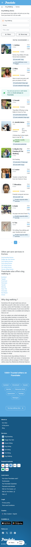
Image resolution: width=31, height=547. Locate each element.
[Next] (19, 242)
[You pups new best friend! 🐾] (15, 212)
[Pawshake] (10, 2)
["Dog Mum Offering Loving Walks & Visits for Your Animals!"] (15, 109)
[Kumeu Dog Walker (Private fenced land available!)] (15, 54)
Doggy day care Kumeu (8, 259)
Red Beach (4, 293)
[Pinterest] (15, 533)
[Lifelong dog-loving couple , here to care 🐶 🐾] (15, 133)
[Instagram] (11, 533)
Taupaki (3, 279)
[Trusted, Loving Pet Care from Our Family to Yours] (15, 174)
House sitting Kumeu (7, 269)
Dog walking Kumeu (7, 261)
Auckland (4, 277)
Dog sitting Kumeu (6, 263)
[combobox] (15, 20)
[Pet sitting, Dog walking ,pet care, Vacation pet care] (15, 229)
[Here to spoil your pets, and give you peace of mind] (15, 77)
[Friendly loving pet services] (15, 193)
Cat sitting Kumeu (6, 265)
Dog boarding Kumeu (7, 257)
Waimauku (4, 283)
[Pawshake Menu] (2, 3)
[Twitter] (7, 533)
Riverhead (4, 281)
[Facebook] (3, 533)
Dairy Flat (4, 289)
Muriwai (3, 287)
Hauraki (3, 285)
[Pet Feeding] (15, 157)
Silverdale (4, 291)
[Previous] (12, 242)
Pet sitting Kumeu (6, 267)
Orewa (3, 295)
